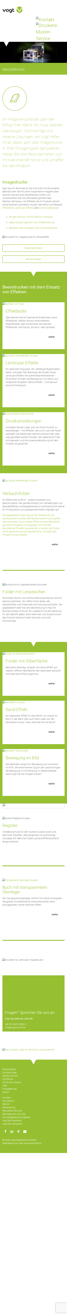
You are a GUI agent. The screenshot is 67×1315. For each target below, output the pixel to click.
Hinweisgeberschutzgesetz (16, 1117)
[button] (5, 1131)
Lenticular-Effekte (24, 208)
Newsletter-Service (12, 1110)
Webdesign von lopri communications (21, 1143)
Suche (5, 1092)
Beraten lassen (33, 259)
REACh (6, 1104)
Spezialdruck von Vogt (14, 1114)
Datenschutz (9, 1107)
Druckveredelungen (49, 208)
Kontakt (6, 1097)
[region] (33, 52)
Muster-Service (10, 1075)
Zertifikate (7, 1079)
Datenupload (9, 1069)
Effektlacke (8, 208)
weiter (51, 337)
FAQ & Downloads (11, 1082)
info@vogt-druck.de (15, 1027)
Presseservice (9, 1089)
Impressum (8, 1101)
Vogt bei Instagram (12, 1123)
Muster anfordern (33, 248)
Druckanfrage (9, 1072)
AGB (4, 1085)
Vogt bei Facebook (12, 1120)
